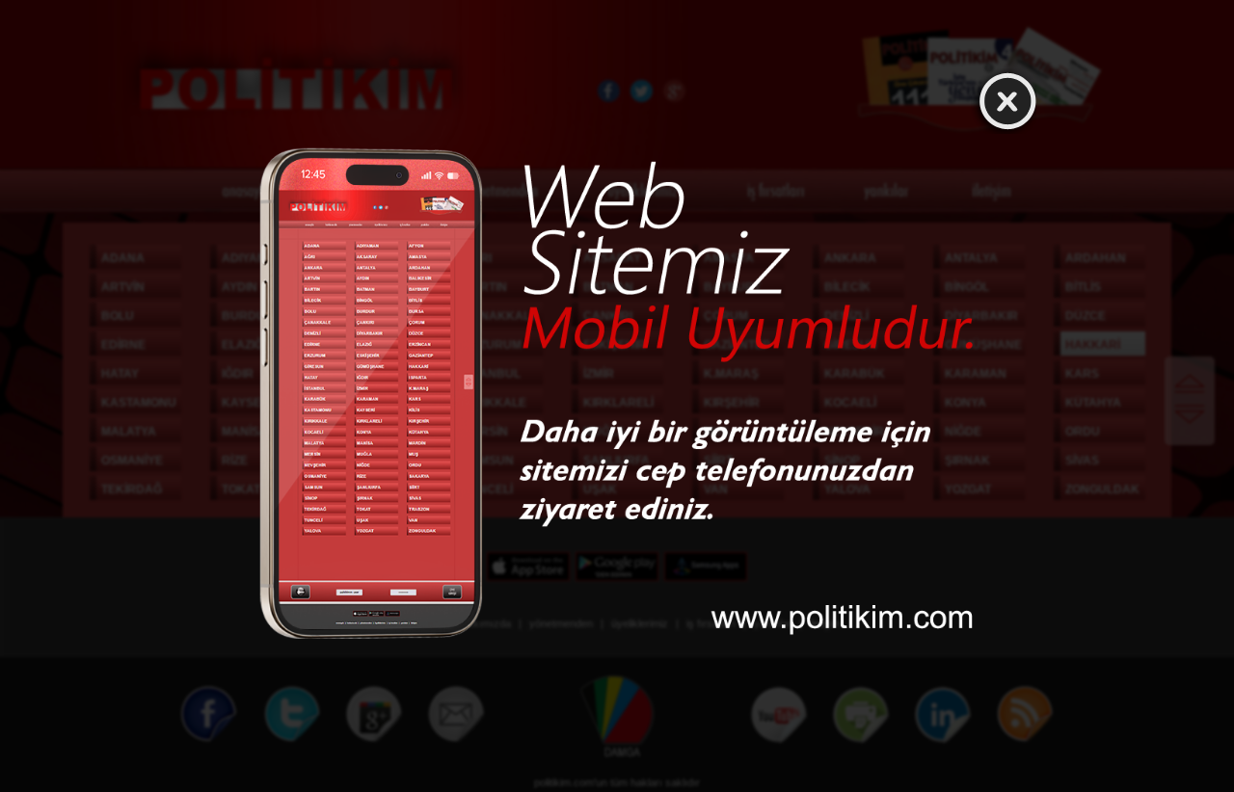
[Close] (1003, 101)
